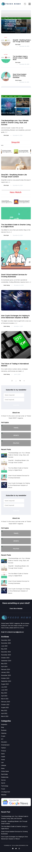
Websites (3, 794)
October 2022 (5, 704)
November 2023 (6, 675)
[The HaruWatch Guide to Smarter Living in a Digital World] (4, 470)
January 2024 (5, 672)
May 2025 (4, 649)
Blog (7, 16)
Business (16, 70)
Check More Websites (16, 608)
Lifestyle (3, 765)
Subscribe (16, 405)
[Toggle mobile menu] (29, 4)
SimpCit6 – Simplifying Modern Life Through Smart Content (22, 40)
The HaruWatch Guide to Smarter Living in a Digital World (20, 58)
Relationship (4, 777)
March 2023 (4, 698)
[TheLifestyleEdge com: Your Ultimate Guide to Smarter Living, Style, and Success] (4, 454)
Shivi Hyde (9, 28)
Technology (4, 786)
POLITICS (16, 443)
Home (3, 759)
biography (4, 724)
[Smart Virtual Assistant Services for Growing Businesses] (4, 477)
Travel (3, 789)
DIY (2, 739)
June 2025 (4, 646)
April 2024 (4, 666)
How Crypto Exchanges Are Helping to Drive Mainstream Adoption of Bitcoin (19, 485)
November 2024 (6, 655)
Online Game (5, 771)
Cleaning (3, 733)
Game (3, 753)
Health (3, 756)
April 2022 (4, 713)
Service (3, 780)
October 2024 (5, 657)
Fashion (3, 748)
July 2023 (4, 687)
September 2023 (6, 681)
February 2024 (5, 669)
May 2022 (4, 710)
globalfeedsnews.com (21, 845)
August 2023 (5, 684)
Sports (3, 783)
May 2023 (4, 693)
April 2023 (4, 696)
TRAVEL (16, 427)
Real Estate (4, 774)
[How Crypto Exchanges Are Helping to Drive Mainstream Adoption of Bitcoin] (4, 485)
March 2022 (4, 716)
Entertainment (5, 745)
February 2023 (5, 701)
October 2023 (5, 678)
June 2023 (4, 690)
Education (4, 742)
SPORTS (16, 435)
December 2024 (6, 652)
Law (2, 762)
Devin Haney (18, 80)
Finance (4, 360)
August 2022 (5, 707)
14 (20, 380)
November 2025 (6, 643)
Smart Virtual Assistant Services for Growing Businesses (19, 75)
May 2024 (4, 663)
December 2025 (6, 640)
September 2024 (6, 660)
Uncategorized (5, 792)
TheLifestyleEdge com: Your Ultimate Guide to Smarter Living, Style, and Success (14, 122)
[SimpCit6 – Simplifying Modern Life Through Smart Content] (4, 462)
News (3, 768)
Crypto (3, 736)
